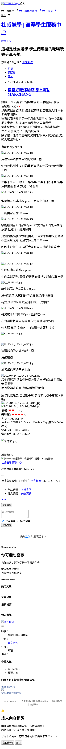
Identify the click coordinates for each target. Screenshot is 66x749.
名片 (10, 76)
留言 (41, 480)
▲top (4, 499)
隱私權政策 (57, 701)
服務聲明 (34, 704)
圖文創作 (27, 62)
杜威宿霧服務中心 (11, 462)
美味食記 (26, 489)
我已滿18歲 (8, 742)
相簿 (10, 68)
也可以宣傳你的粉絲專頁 (11, 693)
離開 (18, 742)
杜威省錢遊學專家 (8, 687)
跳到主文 (6, 41)
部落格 (11, 72)
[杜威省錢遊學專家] (2, 689)
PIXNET (14, 701)
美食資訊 (26, 493)
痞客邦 (34, 480)
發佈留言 (7, 525)
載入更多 (7, 505)
